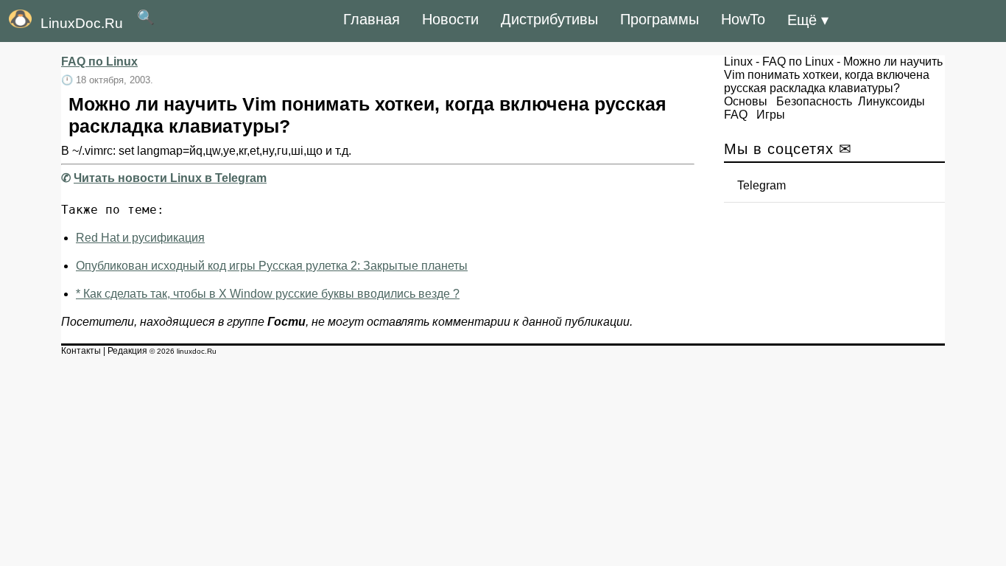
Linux (738, 61)
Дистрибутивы (549, 19)
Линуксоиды (891, 101)
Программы (659, 19)
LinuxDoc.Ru (82, 23)
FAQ (736, 114)
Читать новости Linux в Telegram (170, 178)
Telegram (761, 185)
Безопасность (814, 101)
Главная (371, 19)
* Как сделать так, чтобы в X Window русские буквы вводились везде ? (268, 293)
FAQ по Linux (99, 61)
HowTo (743, 19)
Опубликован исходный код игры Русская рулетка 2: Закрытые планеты (272, 265)
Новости (450, 19)
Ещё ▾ (808, 20)
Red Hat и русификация (140, 237)
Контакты (81, 351)
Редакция (127, 351)
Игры (770, 114)
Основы (745, 101)
